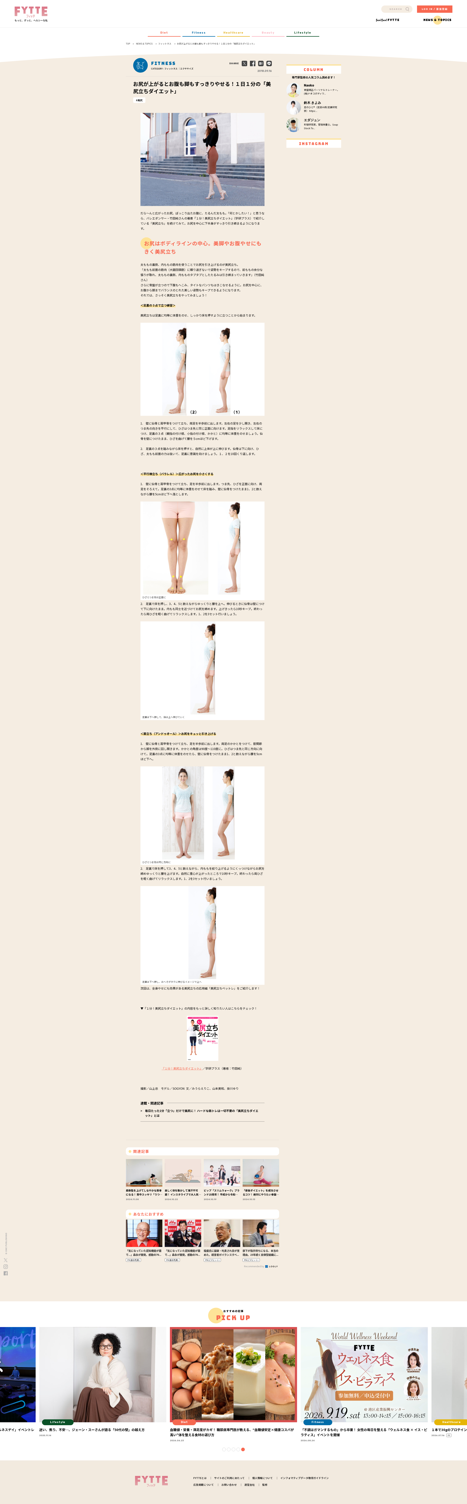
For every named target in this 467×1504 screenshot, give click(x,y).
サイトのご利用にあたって (229, 1478)
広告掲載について (203, 1484)
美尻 (140, 100)
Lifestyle (302, 32)
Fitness (199, 32)
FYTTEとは (200, 1478)
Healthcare (233, 32)
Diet (164, 32)
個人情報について (262, 1478)
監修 (264, 1484)
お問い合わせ (229, 1484)
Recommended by (254, 1266)
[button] (224, 1449)
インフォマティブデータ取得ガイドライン (304, 1478)
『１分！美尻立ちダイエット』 (182, 1068)
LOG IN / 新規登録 (435, 9)
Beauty (268, 32)
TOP (128, 43)
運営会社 (249, 1484)
